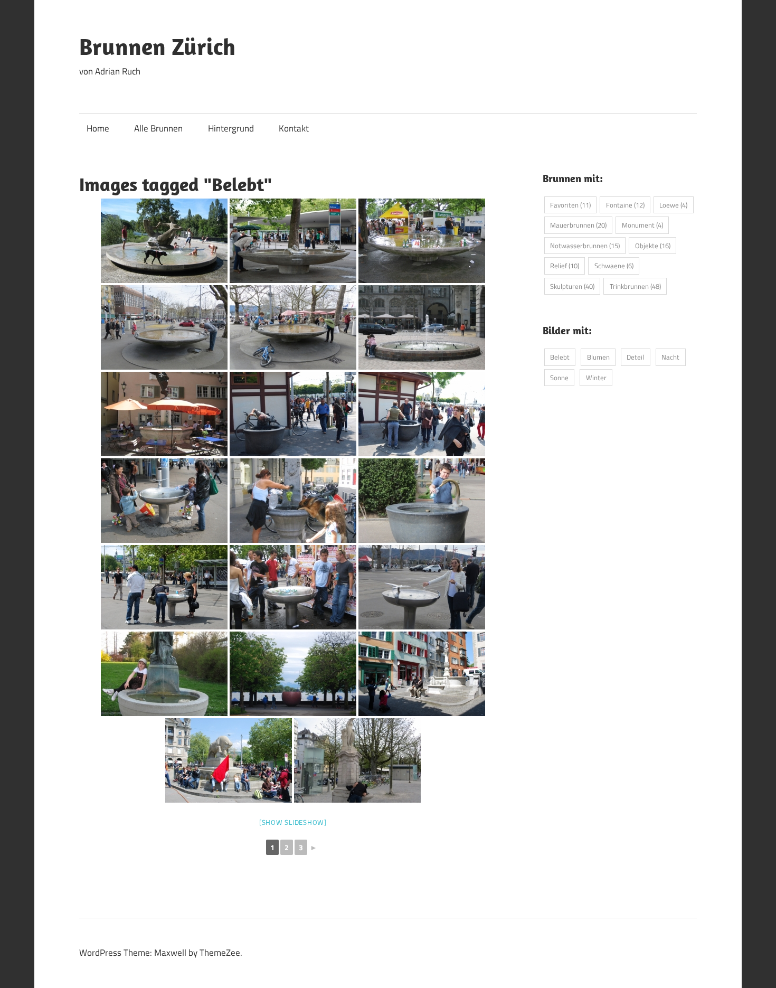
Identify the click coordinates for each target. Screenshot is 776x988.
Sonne (559, 377)
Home (98, 128)
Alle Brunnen (158, 128)
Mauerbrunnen (578, 225)
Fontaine (625, 205)
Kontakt (294, 128)
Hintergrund (231, 128)
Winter (596, 377)
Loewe (673, 205)
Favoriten (570, 205)
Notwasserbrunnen (585, 245)
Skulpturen (572, 286)
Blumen (598, 357)
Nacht (670, 357)
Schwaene (613, 265)
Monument (642, 225)
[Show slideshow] (293, 822)
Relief (564, 265)
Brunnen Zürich (157, 46)
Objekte (652, 245)
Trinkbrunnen (635, 286)
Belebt (560, 357)
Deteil (635, 357)
